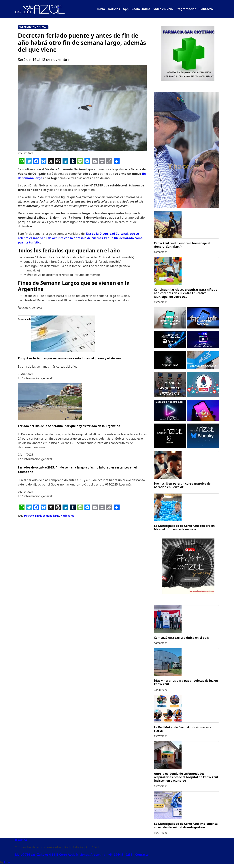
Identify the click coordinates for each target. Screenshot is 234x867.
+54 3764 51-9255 (120, 855)
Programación (186, 9)
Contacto (206, 9)
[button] (216, 9)
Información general (33, 27)
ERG (7, 862)
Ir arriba (21, 840)
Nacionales (67, 515)
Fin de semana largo (47, 515)
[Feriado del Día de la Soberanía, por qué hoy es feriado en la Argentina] (50, 401)
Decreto (29, 515)
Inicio (101, 9)
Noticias (114, 9)
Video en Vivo (163, 9)
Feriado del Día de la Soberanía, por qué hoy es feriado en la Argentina (69, 426)
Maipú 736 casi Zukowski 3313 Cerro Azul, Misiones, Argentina (60, 855)
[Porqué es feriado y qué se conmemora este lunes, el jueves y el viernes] (63, 334)
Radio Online (140, 9)
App (126, 9)
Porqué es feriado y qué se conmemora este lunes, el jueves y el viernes (69, 358)
